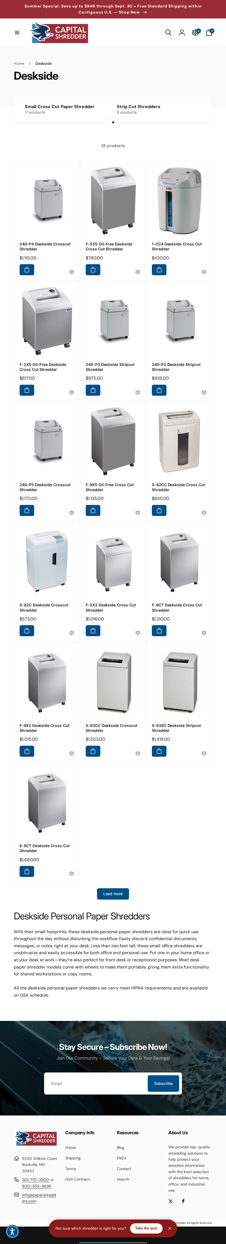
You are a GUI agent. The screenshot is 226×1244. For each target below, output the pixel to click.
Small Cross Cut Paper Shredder (60, 107)
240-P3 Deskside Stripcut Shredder (110, 367)
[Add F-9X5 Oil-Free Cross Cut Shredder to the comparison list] (137, 513)
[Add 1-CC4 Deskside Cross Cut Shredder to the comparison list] (203, 272)
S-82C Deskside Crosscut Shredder (44, 607)
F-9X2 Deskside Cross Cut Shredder (44, 728)
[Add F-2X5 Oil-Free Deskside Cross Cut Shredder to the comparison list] (71, 393)
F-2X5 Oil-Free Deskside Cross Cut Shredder (43, 367)
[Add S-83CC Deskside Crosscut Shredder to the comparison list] (137, 754)
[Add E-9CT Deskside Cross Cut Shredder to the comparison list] (71, 874)
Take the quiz (146, 1228)
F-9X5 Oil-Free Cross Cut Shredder (110, 487)
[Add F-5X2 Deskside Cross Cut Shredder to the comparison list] (137, 633)
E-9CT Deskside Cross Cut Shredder (45, 848)
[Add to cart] (27, 269)
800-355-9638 (36, 1186)
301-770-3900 (35, 1179)
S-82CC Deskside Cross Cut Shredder (178, 487)
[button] (17, 32)
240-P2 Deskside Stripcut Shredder (176, 367)
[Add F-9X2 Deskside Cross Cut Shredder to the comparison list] (71, 754)
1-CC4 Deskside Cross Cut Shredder (177, 246)
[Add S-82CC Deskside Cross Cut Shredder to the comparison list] (203, 513)
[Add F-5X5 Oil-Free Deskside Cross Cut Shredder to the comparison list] (137, 272)
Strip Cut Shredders (138, 107)
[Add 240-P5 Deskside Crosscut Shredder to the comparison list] (71, 513)
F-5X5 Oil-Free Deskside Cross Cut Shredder (109, 246)
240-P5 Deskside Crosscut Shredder (45, 487)
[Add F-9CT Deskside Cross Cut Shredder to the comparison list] (203, 633)
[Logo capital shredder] (36, 1145)
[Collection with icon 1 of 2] (113, 122)
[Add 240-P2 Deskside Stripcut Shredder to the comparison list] (203, 393)
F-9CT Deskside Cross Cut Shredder (177, 607)
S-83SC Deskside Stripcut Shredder (176, 728)
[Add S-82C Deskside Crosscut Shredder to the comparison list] (71, 633)
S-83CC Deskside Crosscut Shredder (111, 728)
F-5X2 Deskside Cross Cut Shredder (111, 607)
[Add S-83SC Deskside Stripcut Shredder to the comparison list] (203, 754)
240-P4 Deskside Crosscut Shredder (45, 246)
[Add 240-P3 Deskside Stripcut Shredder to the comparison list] (137, 393)
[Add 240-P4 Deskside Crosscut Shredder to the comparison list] (71, 272)
